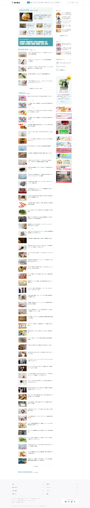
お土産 (46, 43)
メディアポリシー (27, 498)
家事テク (42, 2)
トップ (28, 2)
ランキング (35, 2)
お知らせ (39, 498)
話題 (47, 493)
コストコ (33, 43)
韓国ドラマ (22, 43)
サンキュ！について (15, 500)
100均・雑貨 (57, 2)
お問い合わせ (14, 498)
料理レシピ (14, 493)
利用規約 (22, 498)
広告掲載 (18, 498)
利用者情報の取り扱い (34, 498)
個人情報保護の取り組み (19, 502)
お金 (39, 2)
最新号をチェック (64, 101)
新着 (31, 2)
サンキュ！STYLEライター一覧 (30, 500)
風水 (46, 41)
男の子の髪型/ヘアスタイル (39, 41)
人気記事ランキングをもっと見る (35, 88)
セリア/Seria (22, 41)
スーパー (48, 490)
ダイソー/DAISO (29, 41)
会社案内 (13, 502)
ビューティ (52, 2)
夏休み (42, 43)
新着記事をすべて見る (64, 35)
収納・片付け (47, 2)
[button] (25, 2)
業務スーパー (28, 43)
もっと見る (36, 466)
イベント (38, 43)
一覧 (70, 59)
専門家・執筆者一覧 (21, 500)
